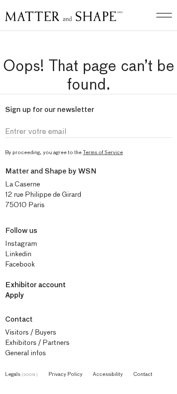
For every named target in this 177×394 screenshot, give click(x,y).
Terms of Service (103, 152)
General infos (25, 353)
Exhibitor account (35, 285)
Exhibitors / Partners (37, 342)
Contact (143, 374)
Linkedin (18, 254)
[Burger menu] (164, 15)
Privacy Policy (65, 374)
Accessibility (108, 374)
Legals (21, 374)
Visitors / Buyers (30, 332)
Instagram (21, 243)
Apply (14, 295)
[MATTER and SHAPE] (63, 14)
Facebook (20, 264)
